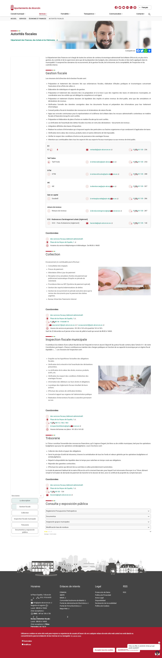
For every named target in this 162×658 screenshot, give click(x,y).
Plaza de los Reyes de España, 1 (62, 318)
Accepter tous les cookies (104, 650)
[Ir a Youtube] (123, 7)
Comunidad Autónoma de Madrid (72, 600)
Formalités (65, 14)
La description (25, 501)
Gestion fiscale (24, 507)
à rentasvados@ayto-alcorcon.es (102, 162)
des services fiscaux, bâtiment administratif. (66, 239)
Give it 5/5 (51, 531)
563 (66, 423)
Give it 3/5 (48, 531)
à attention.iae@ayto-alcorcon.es (102, 186)
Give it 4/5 (50, 531)
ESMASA (63, 592)
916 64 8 (136, 150)
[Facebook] (138, 51)
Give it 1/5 (45, 531)
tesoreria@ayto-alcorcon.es (60, 495)
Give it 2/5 (46, 531)
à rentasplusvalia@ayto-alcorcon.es (103, 199)
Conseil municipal (17, 14)
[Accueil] (12, 7)
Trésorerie (25, 525)
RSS (124, 592)
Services (42, 14)
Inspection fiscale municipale (25, 519)
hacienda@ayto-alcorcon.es (100, 223)
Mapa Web (64, 609)
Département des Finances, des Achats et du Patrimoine (34, 40)
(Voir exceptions (37, 611)
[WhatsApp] (146, 51)
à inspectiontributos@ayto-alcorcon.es (64, 426)
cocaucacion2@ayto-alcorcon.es (90, 325)
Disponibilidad (100, 600)
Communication (115, 14)
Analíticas (27, 644)
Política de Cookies (102, 606)
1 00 (141, 150)
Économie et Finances (37, 19)
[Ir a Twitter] (119, 7)
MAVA (62, 598)
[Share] (149, 51)
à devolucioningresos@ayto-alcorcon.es (105, 211)
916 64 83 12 (55, 423)
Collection (25, 513)
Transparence (89, 14)
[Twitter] (142, 51)
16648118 (55, 322)
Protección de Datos (102, 592)
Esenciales (28, 641)
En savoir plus (76, 636)
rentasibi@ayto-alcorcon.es (100, 150)
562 (62, 423)
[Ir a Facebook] (116, 7)
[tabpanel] (80, 35)
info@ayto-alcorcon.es (41, 603)
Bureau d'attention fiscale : (40, 619)
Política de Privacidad (103, 595)
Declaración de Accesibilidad (105, 603)
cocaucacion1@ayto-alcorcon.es (62, 325)
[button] (98, 511)
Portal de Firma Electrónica (70, 606)
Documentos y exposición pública (25, 531)
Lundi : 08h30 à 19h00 (39, 608)
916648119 (64, 322)
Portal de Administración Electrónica (73, 603)
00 (59, 492)
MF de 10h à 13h (42, 614)
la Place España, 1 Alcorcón (41, 595)
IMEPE (62, 595)
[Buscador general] (149, 14)
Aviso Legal (99, 598)
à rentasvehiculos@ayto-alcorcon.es (103, 174)
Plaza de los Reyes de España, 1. (62, 242)
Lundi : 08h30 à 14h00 (39, 621)
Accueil (14, 19)
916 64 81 (54, 492)
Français (145, 7)
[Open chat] (157, 653)
